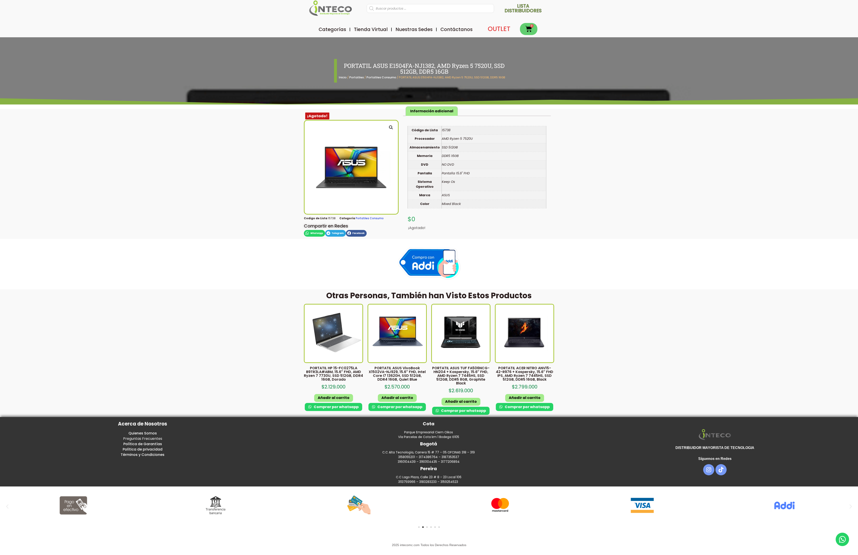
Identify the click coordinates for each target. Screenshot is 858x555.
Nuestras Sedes (414, 29)
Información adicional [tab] (431, 111)
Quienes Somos (142, 433)
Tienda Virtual (371, 29)
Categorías (332, 29)
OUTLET (499, 29)
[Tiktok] (721, 469)
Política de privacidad (142, 449)
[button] (391, 127)
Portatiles (356, 77)
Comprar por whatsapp (336, 406)
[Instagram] (708, 469)
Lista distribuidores (523, 8)
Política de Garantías (142, 444)
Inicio (343, 77)
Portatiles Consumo (381, 77)
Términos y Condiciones (142, 454)
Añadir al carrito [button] (333, 397)
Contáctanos (456, 29)
